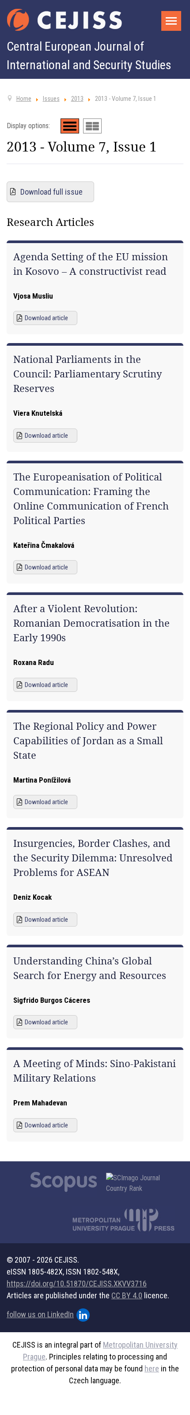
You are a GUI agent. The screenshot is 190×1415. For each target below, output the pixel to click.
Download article (46, 318)
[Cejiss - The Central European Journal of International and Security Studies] (64, 20)
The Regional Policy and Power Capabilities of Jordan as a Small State (88, 741)
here (151, 1368)
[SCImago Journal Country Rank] (138, 1183)
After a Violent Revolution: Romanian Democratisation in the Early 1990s (91, 623)
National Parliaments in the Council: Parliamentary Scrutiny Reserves (87, 374)
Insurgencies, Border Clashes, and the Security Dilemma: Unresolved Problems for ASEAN (93, 858)
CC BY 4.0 (126, 1295)
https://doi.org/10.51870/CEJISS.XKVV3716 (77, 1283)
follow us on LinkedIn (40, 1314)
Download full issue (51, 191)
